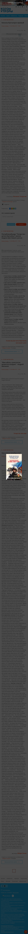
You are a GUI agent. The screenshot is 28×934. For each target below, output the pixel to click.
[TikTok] (24, 7)
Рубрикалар (14, 15)
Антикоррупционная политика (7, 925)
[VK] (18, 7)
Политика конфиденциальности (7, 932)
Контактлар (15, 881)
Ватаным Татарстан (19, 196)
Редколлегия (24, 878)
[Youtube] (22, 7)
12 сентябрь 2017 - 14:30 (14, 456)
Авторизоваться (11, 224)
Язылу (2, 881)
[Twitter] (16, 7)
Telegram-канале (6, 348)
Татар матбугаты (8, 19)
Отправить (21, 224)
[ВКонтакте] (10, 208)
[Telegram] (26, 7)
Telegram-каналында (7, 201)
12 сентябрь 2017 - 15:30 (14, 241)
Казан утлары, (5, 26)
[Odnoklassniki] (20, 7)
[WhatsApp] (13, 208)
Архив (8, 15)
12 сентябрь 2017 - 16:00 (14, 26)
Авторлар (8, 881)
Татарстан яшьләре (20, 433)
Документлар (23, 881)
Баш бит (3, 15)
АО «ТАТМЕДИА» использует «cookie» (8, 926)
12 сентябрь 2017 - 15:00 (14, 369)
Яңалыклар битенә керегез (11, 351)
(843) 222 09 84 (15, 892)
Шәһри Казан (21, 853)
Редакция (20, 15)
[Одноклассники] (12, 208)
